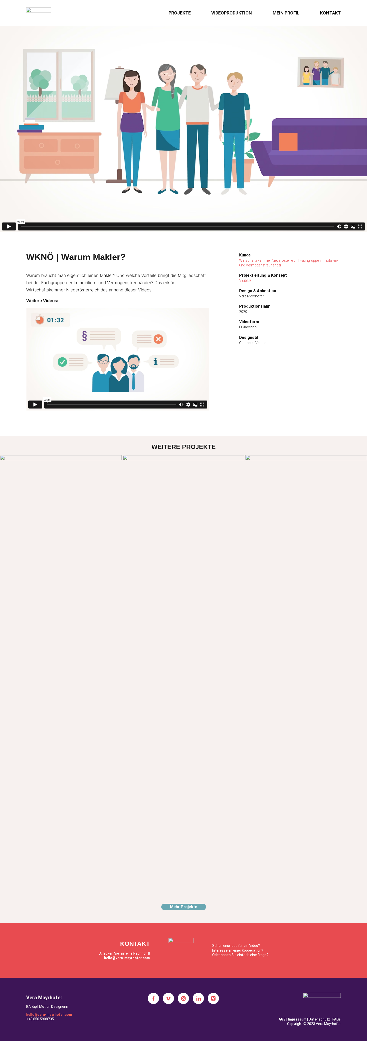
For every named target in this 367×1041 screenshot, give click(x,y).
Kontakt (330, 12)
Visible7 (245, 281)
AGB (282, 1019)
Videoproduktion (231, 12)
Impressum (297, 1019)
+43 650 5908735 (40, 1019)
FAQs (336, 1019)
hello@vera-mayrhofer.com (127, 958)
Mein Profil (286, 12)
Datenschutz (319, 1019)
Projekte (180, 12)
